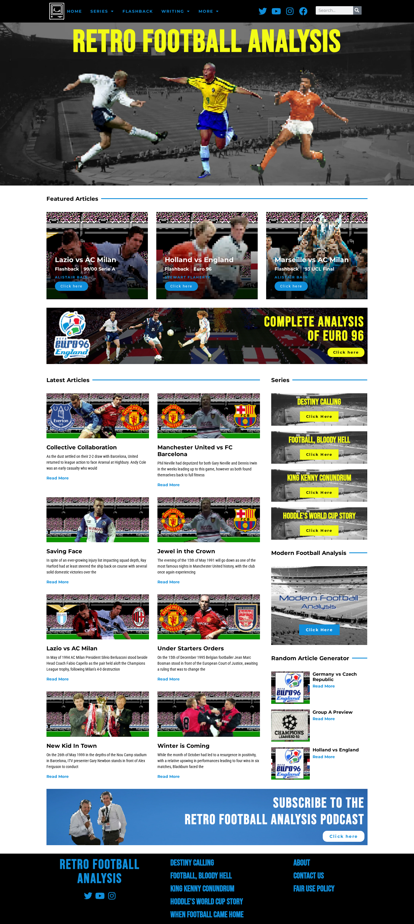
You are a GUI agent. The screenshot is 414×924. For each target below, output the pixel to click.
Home (74, 11)
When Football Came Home (207, 915)
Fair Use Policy (314, 889)
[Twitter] (263, 11)
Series (99, 11)
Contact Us (308, 876)
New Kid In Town (71, 745)
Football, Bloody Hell (201, 876)
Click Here (319, 416)
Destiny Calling (192, 863)
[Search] (357, 10)
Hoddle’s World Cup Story (206, 902)
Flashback (138, 11)
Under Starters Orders (190, 648)
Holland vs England (336, 750)
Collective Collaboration (81, 447)
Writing (172, 11)
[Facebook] (303, 11)
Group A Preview (333, 712)
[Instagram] (290, 11)
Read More (57, 478)
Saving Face (64, 551)
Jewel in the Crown (186, 551)
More (206, 11)
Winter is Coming (183, 745)
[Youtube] (276, 11)
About (301, 863)
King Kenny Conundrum (202, 889)
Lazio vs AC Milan (71, 648)
